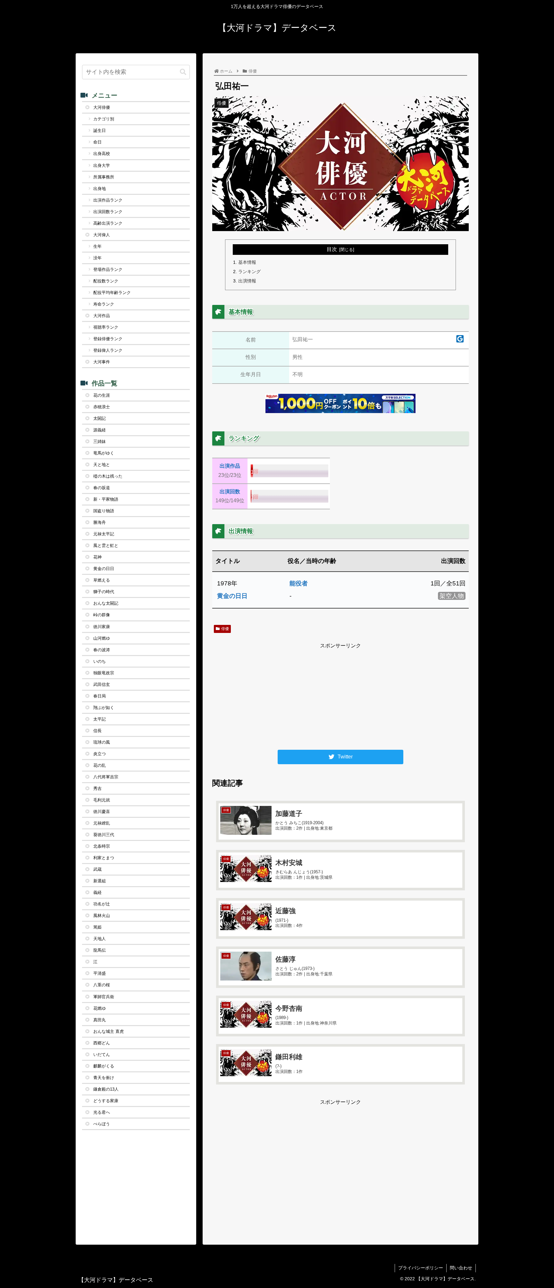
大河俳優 (101, 107)
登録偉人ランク (107, 350)
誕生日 (99, 130)
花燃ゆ (99, 1008)
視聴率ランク (105, 327)
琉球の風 (101, 742)
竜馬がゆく (103, 453)
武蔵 (97, 869)
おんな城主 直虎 (108, 1031)
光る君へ (101, 1112)
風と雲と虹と (105, 545)
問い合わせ (461, 1267)
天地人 (99, 938)
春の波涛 (101, 649)
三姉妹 (99, 441)
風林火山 (101, 915)
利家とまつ (103, 857)
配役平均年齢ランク (112, 292)
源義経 (99, 430)
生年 (97, 246)
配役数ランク (105, 281)
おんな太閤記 (105, 603)
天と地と (101, 464)
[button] (183, 72)
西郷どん (101, 1043)
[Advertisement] (340, 695)
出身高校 (101, 153)
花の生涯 (101, 395)
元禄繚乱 (101, 823)
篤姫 (97, 927)
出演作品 (230, 466)
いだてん (101, 1054)
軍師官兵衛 (103, 996)
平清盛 (99, 973)
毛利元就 (101, 800)
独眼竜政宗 (103, 672)
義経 (97, 892)
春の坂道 (101, 487)
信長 (97, 730)
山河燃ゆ (101, 638)
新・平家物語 (105, 499)
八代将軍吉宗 (105, 776)
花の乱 (99, 765)
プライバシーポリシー (420, 1267)
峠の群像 (101, 614)
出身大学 (101, 165)
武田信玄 (101, 684)
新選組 (99, 880)
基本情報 (247, 262)
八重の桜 (101, 984)
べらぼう (101, 1123)
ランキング (249, 271)
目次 (332, 249)
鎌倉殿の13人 (106, 1089)
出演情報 (247, 280)
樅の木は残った (107, 476)
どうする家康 (105, 1100)
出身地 (99, 188)
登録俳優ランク (107, 338)
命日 (97, 142)
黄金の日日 (232, 595)
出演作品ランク (107, 200)
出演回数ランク (107, 211)
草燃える (101, 580)
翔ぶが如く (103, 707)
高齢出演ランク (107, 223)
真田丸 (99, 1019)
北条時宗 (101, 846)
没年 (97, 257)
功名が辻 (101, 904)
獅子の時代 (103, 591)
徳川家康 (101, 626)
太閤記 (99, 418)
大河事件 (101, 361)
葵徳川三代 (103, 834)
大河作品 (101, 315)
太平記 (99, 719)
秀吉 (97, 788)
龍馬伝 (99, 950)
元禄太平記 (103, 534)
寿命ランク (103, 304)
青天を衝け (103, 1077)
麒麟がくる (103, 1066)
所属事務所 (103, 177)
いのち (99, 661)
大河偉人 (101, 234)
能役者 (299, 583)
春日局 (99, 696)
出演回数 (230, 491)
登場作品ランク (107, 269)
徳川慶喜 (101, 811)
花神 (97, 557)
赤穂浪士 (101, 406)
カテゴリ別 (103, 119)
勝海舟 (99, 522)
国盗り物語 (103, 510)
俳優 (225, 629)
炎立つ (99, 753)
